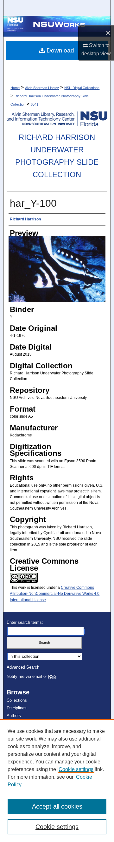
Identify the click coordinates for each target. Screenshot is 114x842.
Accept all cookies (57, 806)
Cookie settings (76, 769)
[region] (57, 780)
